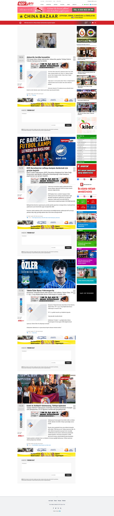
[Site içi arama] (95, 22)
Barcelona (58, 217)
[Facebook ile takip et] (53, 508)
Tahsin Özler (34, 332)
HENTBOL (80, 212)
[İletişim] (93, 22)
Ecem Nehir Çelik (47, 445)
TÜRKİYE (80, 230)
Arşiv (54, 1)
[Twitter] (21, 68)
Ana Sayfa (42, 1)
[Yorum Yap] (21, 78)
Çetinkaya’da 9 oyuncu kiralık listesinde (33, 22)
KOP (44, 217)
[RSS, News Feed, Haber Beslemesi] (58, 508)
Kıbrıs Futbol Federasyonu (50, 217)
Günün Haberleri (49, 1)
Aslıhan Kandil (41, 445)
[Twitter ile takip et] (56, 508)
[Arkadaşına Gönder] (21, 73)
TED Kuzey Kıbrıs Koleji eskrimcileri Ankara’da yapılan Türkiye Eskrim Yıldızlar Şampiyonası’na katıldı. (49, 60)
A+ (74, 57)
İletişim (59, 500)
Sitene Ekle (59, 1)
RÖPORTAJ (81, 267)
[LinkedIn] (21, 71)
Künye (55, 500)
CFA (42, 217)
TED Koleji (34, 95)
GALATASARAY (35, 445)
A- (74, 59)
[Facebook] (21, 66)
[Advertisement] (11, 46)
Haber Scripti (56, 511)
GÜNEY (80, 249)
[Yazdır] (21, 76)
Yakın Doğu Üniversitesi (36, 217)
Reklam (64, 500)
